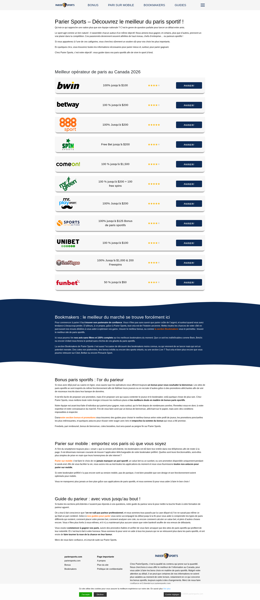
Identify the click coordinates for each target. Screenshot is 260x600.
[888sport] (68, 124)
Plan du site (102, 565)
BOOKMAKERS (154, 5)
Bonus (67, 565)
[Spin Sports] (68, 144)
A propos (101, 561)
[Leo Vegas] (68, 262)
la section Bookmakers (166, 329)
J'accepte (86, 594)
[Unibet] (68, 242)
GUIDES (180, 5)
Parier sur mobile (63, 461)
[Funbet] (68, 282)
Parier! (189, 86)
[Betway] (68, 104)
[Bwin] (68, 85)
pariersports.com (72, 561)
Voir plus (166, 589)
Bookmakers (70, 569)
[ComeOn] (68, 164)
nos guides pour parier (98, 516)
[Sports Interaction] (68, 223)
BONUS (93, 5)
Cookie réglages (172, 594)
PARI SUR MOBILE (121, 5)
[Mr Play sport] (68, 203)
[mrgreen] (68, 183)
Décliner (100, 594)
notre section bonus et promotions (78, 417)
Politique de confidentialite (110, 569)
